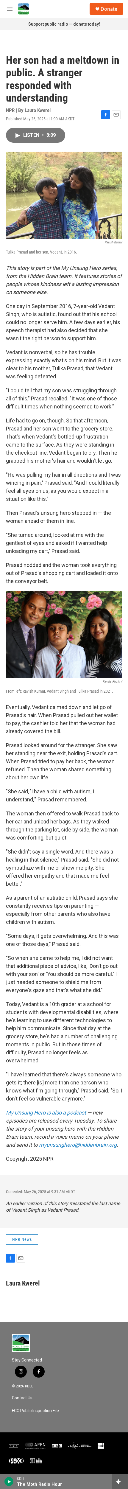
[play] (9, 1482)
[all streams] (120, 1481)
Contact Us (22, 1398)
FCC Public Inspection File (35, 1411)
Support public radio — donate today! (64, 24)
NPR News (22, 1239)
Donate (109, 9)
